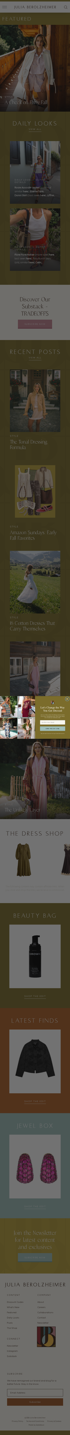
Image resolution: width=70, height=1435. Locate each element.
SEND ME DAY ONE (53, 728)
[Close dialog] (67, 699)
